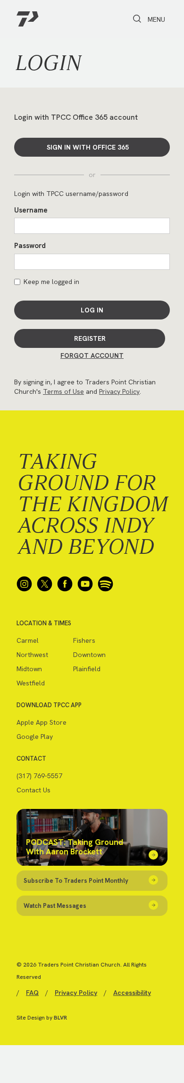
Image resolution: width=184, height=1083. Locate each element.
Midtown (29, 669)
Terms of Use (63, 391)
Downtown (89, 654)
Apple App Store (42, 722)
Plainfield (86, 669)
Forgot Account (92, 355)
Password (30, 245)
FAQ (32, 992)
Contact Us (33, 790)
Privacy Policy (119, 391)
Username (31, 210)
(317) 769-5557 (39, 776)
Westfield (31, 683)
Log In (92, 310)
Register (90, 338)
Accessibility (132, 992)
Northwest (32, 654)
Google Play (35, 736)
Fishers (84, 640)
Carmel (28, 640)
